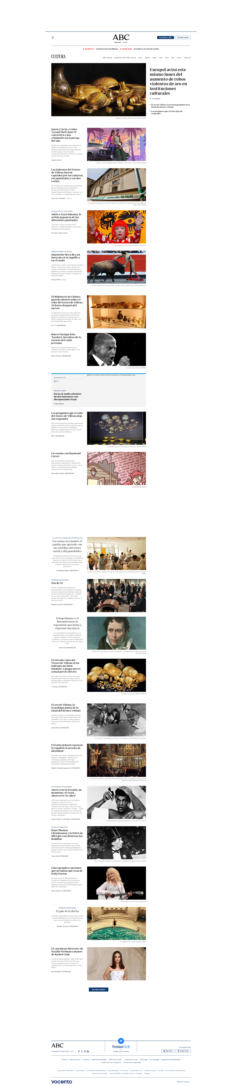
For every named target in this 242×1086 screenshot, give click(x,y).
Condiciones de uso (131, 1059)
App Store (169, 1051)
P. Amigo (54, 687)
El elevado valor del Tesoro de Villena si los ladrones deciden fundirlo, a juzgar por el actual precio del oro (65, 665)
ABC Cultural (107, 58)
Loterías (160, 1070)
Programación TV (136, 1070)
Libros (140, 58)
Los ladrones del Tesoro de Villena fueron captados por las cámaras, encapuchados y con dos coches (67, 175)
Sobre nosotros (75, 1059)
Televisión (187, 58)
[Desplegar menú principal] (52, 37)
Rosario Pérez (56, 280)
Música (147, 58)
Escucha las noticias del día (175, 1070)
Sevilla (125, 42)
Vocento (65, 1059)
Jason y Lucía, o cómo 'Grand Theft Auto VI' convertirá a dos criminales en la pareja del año (65, 135)
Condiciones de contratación (111, 1062)
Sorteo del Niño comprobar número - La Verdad (126, 1073)
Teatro (154, 58)
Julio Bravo (67, 819)
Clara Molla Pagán (62, 570)
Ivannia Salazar (56, 971)
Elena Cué (62, 648)
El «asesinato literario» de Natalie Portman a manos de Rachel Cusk (67, 951)
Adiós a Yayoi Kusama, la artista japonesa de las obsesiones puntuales (66, 217)
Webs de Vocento (183, 1082)
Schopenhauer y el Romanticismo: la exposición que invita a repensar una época (67, 623)
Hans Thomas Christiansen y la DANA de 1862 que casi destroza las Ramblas (67, 835)
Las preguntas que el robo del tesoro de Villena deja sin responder (67, 415)
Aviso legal (143, 1059)
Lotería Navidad (113, 1070)
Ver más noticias (98, 989)
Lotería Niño (80, 1070)
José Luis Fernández (58, 198)
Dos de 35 (57, 583)
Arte (160, 58)
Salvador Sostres (57, 604)
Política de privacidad (99, 1059)
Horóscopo (124, 1070)
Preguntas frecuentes (99, 1073)
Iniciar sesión (184, 38)
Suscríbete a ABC (165, 38)
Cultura (58, 56)
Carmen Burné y (57, 819)
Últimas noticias (150, 1070)
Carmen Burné (56, 160)
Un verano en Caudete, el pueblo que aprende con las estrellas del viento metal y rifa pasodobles (67, 546)
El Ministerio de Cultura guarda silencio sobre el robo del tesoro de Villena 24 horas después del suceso (67, 302)
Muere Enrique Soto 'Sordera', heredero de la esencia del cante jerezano (66, 339)
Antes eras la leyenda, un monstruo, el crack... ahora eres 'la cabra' (66, 792)
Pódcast (147, 1073)
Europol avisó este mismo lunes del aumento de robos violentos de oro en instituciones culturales (168, 81)
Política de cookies (115, 1059)
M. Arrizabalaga (155, 98)
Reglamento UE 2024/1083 (170, 1059)
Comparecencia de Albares (107, 49)
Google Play (184, 1051)
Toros (167, 58)
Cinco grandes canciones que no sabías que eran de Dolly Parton (67, 870)
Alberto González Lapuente (61, 768)
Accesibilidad (154, 1059)
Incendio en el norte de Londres (146, 49)
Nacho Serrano (56, 356)
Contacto (86, 1059)
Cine (172, 58)
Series (179, 58)
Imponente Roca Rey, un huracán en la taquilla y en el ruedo (65, 257)
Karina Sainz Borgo (58, 473)
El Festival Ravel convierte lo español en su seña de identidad (67, 748)
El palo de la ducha (67, 911)
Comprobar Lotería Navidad (96, 1070)
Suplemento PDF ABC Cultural (125, 58)
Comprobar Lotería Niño (65, 1070)
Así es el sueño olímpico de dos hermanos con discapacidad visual (67, 396)
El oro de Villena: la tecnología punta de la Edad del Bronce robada (170, 106)
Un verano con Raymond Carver (66, 455)
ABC (53, 436)
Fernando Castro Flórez (59, 233)
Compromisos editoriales (132, 1062)
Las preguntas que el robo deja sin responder (166, 112)
